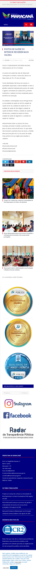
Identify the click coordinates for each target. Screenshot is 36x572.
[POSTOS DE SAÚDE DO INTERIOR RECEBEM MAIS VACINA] (18, 38)
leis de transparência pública (10, 546)
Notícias (31, 60)
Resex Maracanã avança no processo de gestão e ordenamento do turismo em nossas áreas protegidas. (18, 4)
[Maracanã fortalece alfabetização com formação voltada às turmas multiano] (18, 256)
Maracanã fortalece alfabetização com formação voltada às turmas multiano (18, 269)
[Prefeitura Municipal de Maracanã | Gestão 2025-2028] (18, 15)
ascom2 (7, 60)
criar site (14, 539)
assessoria (15, 541)
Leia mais (18, 562)
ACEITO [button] (13, 567)
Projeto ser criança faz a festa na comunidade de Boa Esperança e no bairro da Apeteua (18, 201)
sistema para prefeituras (26, 539)
